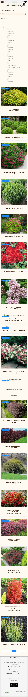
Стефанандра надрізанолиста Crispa (14, 319)
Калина (11, 49)
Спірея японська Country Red (14, 172)
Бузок (10, 35)
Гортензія (11, 40)
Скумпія (11, 74)
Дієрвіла (11, 45)
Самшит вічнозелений (14, 137)
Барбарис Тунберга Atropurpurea (14, 540)
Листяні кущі (5, 10)
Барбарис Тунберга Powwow (14, 645)
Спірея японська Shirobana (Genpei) (14, 372)
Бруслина (11, 33)
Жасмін (11, 47)
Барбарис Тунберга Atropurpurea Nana (13, 569)
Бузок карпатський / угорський (14, 308)
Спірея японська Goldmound (14, 393)
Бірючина (11, 31)
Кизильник (11, 51)
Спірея (10, 76)
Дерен (10, 42)
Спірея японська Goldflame (14, 330)
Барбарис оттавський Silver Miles (14, 421)
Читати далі (13, 105)
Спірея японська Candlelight (14, 110)
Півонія (11, 58)
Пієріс (10, 60)
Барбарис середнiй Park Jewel (14, 483)
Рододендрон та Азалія (14, 67)
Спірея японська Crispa (14, 236)
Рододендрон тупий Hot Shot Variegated (14, 272)
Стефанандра (12, 79)
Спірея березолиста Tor (14, 383)
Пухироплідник (12, 65)
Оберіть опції (14, 388)
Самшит (11, 69)
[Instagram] (16, 685)
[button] (2, 2)
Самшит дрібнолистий (14, 208)
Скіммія (11, 72)
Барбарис (11, 29)
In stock (6, 22)
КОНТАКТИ (14, 657)
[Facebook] (12, 685)
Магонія (11, 56)
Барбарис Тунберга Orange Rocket (14, 607)
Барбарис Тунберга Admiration (14, 511)
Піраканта (11, 63)
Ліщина (11, 54)
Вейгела (11, 38)
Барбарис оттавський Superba (14, 447)
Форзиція (11, 81)
